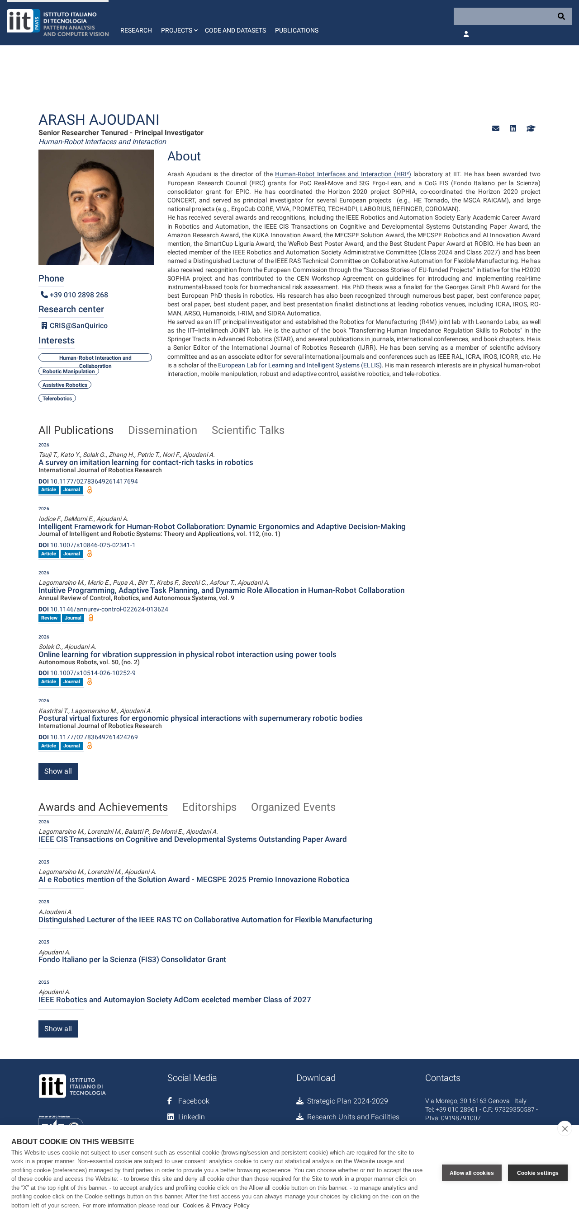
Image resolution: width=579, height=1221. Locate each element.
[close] (564, 1128)
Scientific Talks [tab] (248, 431)
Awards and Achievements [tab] (103, 807)
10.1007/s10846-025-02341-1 (87, 545)
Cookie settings (538, 1173)
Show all (58, 771)
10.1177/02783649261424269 (88, 737)
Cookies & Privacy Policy (216, 1205)
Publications (296, 30)
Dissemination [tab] (162, 431)
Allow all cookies (472, 1173)
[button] (178, 22)
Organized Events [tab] (293, 807)
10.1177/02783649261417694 (88, 481)
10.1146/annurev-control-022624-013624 (103, 609)
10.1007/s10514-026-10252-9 (87, 672)
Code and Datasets (235, 30)
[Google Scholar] (530, 128)
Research (136, 30)
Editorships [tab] (209, 807)
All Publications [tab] (76, 431)
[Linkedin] (513, 128)
